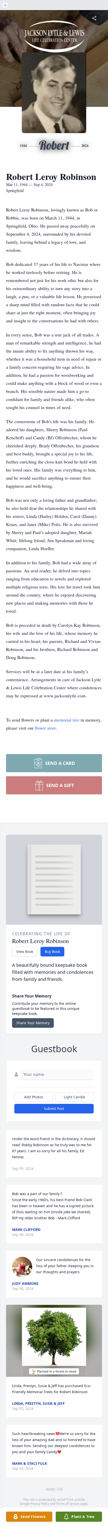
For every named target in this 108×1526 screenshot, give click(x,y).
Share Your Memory (32, 1022)
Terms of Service (67, 1504)
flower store (45, 728)
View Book (24, 951)
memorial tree (66, 720)
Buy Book (52, 951)
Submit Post (54, 1108)
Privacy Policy (39, 1504)
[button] (54, 1341)
